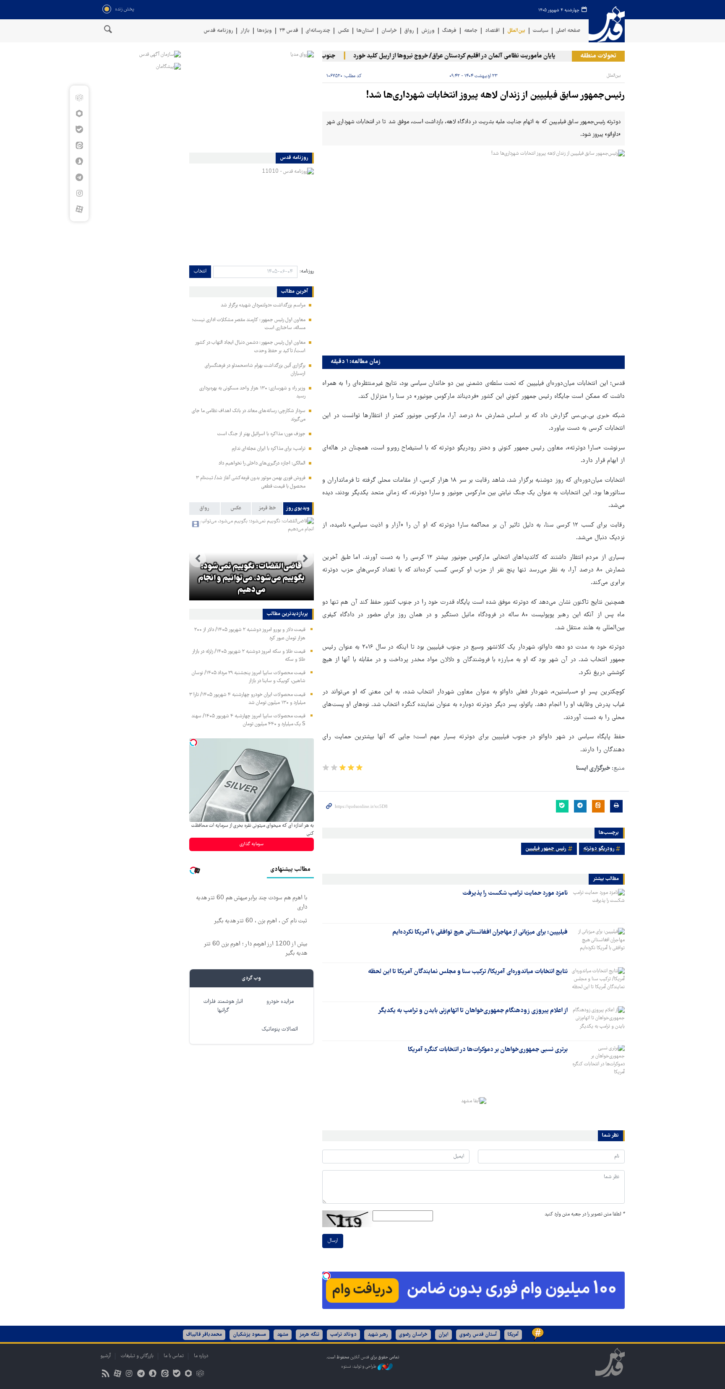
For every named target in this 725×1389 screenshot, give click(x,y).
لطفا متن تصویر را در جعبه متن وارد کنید (585, 1214)
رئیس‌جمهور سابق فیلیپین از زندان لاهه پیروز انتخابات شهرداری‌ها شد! (495, 96)
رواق (409, 31)
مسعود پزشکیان (249, 1334)
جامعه (470, 31)
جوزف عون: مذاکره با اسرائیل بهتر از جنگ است (261, 434)
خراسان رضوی (413, 1334)
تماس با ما (174, 1356)
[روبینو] (79, 113)
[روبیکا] (79, 97)
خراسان (389, 31)
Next (197, 558)
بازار (245, 31)
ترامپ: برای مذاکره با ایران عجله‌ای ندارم (268, 448)
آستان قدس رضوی (478, 1334)
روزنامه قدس (218, 31)
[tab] (298, 508)
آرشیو (105, 1356)
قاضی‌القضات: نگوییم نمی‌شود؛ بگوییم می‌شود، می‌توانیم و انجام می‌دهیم (251, 578)
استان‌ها (365, 31)
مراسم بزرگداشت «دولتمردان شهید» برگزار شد (263, 305)
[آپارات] (79, 209)
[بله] (79, 129)
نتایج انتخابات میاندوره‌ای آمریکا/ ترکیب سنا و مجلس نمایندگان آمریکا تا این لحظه (468, 971)
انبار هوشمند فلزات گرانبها (223, 1006)
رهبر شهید (378, 1334)
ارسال (333, 1240)
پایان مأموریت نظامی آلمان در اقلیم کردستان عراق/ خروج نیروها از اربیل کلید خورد (471, 56)
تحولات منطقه (598, 56)
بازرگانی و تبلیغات (137, 1356)
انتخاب (200, 271)
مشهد (282, 1334)
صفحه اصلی (568, 31)
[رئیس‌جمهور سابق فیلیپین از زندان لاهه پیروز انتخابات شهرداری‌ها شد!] (473, 250)
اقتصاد (492, 31)
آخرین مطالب (294, 292)
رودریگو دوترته (598, 848)
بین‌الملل (516, 31)
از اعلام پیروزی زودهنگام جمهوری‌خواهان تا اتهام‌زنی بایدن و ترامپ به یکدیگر (473, 1010)
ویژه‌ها (264, 31)
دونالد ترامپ (343, 1334)
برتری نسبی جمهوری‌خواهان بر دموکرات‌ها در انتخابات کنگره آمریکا (488, 1049)
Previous (305, 558)
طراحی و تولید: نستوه (359, 1367)
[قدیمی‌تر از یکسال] (598, 903)
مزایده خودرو (280, 1002)
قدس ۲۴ (288, 31)
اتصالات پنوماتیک (280, 1029)
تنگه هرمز (309, 1334)
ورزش (428, 31)
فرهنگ (449, 31)
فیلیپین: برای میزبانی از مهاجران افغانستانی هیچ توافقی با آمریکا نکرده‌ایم (480, 932)
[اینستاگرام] (79, 193)
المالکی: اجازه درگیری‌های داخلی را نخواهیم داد (262, 463)
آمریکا (513, 1334)
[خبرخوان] (105, 1374)
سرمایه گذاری (251, 844)
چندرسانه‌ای (318, 31)
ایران (443, 1334)
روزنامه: (307, 271)
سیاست (540, 31)
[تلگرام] (79, 177)
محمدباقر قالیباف (204, 1334)
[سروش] (79, 161)
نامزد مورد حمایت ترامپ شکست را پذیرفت (515, 893)
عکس (343, 31)
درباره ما (201, 1356)
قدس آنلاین (607, 24)
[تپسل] (326, 1276)
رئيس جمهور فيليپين (545, 848)
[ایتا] (79, 145)
